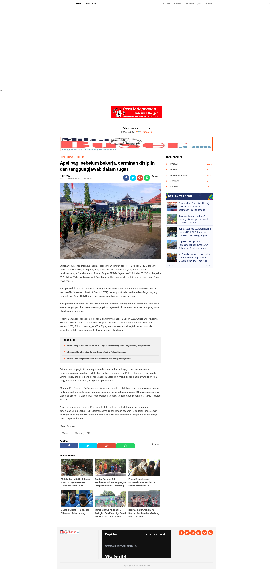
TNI (83, 157)
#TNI (89, 433)
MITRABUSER (144, 566)
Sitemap (209, 3)
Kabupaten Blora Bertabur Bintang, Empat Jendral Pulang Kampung (96, 352)
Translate (146, 131)
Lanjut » (207, 266)
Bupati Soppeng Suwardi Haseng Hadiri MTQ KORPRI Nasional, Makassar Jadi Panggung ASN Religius (195, 232)
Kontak (166, 3)
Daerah (70, 157)
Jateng (77, 157)
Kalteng (174, 187)
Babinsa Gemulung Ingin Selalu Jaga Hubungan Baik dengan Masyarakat (98, 358)
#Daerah (65, 433)
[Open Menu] (4, 3)
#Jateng (78, 433)
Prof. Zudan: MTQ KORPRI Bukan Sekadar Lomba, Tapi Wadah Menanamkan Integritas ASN (195, 257)
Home (62, 157)
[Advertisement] (95, 22)
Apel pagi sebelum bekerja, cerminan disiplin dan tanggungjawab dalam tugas (107, 166)
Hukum (173, 170)
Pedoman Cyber (193, 3)
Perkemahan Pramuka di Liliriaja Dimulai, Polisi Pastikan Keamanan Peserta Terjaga (194, 206)
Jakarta (174, 181)
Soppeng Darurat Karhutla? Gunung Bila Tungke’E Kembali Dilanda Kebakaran (193, 219)
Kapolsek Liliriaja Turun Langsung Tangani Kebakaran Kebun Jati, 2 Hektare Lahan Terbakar (193, 244)
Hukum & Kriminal (179, 175)
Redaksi (178, 3)
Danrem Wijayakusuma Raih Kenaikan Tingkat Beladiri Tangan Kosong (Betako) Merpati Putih (108, 345)
